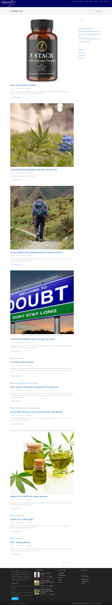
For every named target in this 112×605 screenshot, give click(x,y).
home (73, 603)
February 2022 (81, 52)
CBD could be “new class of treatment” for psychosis (34, 387)
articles (91, 603)
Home (60, 582)
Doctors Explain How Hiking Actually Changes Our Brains (36, 252)
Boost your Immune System (23, 85)
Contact (60, 579)
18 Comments (51, 594)
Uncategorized (28, 88)
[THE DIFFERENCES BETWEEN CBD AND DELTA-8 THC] (36, 583)
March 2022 (81, 50)
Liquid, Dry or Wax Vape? (21, 519)
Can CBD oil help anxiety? (22, 362)
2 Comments (51, 585)
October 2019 (81, 58)
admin (12, 88)
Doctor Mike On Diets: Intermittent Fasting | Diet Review (36, 412)
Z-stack (83, 583)
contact (95, 603)
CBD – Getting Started (20, 542)
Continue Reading (16, 97)
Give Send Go (84, 581)
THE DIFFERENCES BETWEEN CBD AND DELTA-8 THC (33, 169)
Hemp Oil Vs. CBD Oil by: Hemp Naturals (29, 496)
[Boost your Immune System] (36, 574)
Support (100, 603)
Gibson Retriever (85, 579)
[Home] (93, 11)
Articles (60, 577)
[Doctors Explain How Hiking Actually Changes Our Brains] (36, 591)
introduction (78, 603)
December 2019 (81, 55)
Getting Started (62, 575)
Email (12, 591)
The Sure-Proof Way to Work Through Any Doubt (32, 339)
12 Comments (50, 576)
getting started (85, 603)
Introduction (61, 573)
